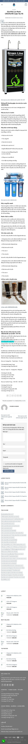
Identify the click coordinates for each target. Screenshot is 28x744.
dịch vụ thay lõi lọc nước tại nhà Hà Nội (9, 540)
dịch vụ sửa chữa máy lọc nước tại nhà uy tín (10, 525)
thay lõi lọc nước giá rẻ (6, 572)
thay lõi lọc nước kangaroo (7, 574)
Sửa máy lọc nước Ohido (19, 567)
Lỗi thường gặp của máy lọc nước (18, 549)
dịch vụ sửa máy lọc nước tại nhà (8, 532)
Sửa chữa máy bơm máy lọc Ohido (8, 558)
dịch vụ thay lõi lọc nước (6, 535)
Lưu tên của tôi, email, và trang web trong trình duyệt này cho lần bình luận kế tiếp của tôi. (13, 466)
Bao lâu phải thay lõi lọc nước (7, 514)
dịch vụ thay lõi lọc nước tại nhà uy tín (9, 542)
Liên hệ (21, 739)
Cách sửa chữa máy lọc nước (7, 519)
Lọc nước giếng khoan (6, 549)
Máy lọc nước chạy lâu (12, 551)
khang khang (19, 17)
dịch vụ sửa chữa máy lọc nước (8, 523)
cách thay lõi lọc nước (18, 519)
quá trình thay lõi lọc (14, 556)
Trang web (5, 457)
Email (4, 450)
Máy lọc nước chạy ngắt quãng (8, 554)
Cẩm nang (16, 739)
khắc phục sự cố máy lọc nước (20, 546)
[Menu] (2, 4)
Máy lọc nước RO (5, 556)
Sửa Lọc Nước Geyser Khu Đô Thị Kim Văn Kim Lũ (15, 488)
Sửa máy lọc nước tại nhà (6, 570)
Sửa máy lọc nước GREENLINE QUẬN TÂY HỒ (13, 100)
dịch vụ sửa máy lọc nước (7, 528)
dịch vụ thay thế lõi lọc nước (7, 544)
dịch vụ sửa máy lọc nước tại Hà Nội (9, 530)
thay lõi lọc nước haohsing (17, 572)
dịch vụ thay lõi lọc (19, 532)
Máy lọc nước (4, 551)
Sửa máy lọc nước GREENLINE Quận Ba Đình (6, 416)
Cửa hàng (10, 739)
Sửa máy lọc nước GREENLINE (9, 200)
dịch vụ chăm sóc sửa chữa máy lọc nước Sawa (11, 521)
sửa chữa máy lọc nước (21, 558)
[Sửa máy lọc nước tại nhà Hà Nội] (14, 4)
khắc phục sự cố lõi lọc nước (7, 546)
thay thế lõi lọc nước (5, 579)
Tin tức (14, 9)
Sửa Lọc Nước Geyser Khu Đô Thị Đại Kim (15, 492)
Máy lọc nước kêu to (19, 554)
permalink (23, 400)
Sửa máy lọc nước (19, 565)
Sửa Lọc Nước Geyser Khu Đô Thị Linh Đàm (15, 500)
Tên (4, 444)
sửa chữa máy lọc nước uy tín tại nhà (9, 563)
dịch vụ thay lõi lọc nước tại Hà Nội (19, 535)
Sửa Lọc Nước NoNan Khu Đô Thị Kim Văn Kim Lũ (15, 483)
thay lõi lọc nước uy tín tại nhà (7, 577)
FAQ (25, 739)
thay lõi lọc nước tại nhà (18, 574)
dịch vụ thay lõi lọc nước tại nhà (8, 537)
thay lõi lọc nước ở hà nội (19, 577)
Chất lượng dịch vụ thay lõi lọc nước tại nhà (10, 516)
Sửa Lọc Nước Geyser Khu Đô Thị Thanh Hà (16, 496)
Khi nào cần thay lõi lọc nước (19, 544)
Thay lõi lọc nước (16, 570)
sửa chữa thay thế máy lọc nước (8, 565)
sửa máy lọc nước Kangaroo (7, 567)
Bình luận (5, 431)
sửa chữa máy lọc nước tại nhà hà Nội (9, 560)
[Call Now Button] (3, 741)
